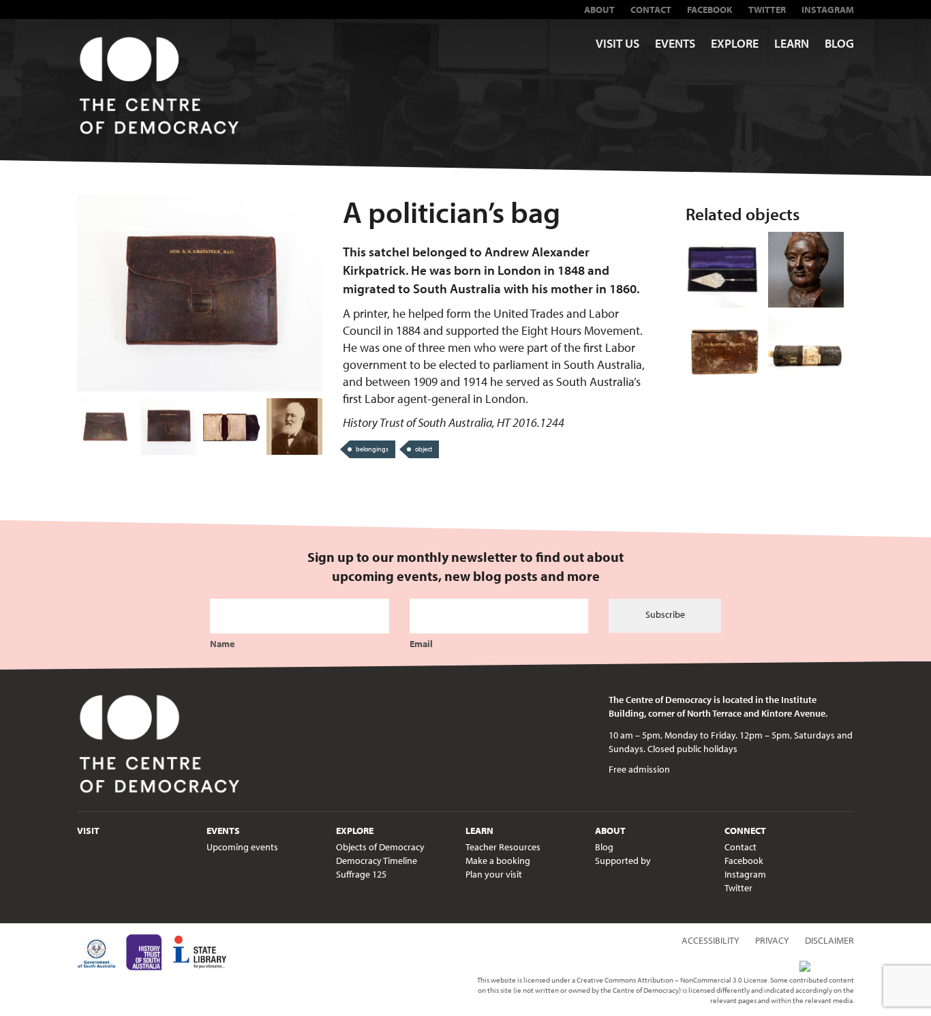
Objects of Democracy (380, 847)
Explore (735, 43)
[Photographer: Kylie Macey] (105, 426)
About (599, 9)
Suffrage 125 (361, 874)
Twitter (767, 9)
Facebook (710, 9)
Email (421, 643)
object (423, 449)
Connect (745, 830)
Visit (88, 830)
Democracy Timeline (376, 860)
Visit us (617, 43)
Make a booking (498, 860)
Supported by (623, 860)
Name (222, 643)
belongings (372, 449)
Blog (839, 43)
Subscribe (665, 614)
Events (675, 43)
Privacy (772, 940)
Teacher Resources (503, 847)
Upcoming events (242, 847)
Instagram (828, 9)
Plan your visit (494, 874)
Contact (650, 9)
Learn (791, 43)
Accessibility (710, 940)
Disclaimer (829, 940)
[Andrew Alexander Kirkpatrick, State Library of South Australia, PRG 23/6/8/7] (294, 426)
